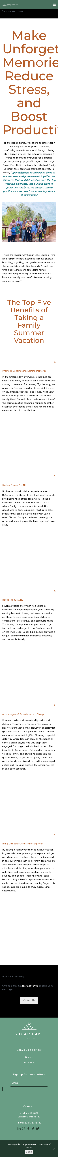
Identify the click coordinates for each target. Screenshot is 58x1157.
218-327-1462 (29, 985)
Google (29, 1057)
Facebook (29, 1062)
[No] (54, 1148)
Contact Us (29, 1000)
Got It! (29, 1151)
